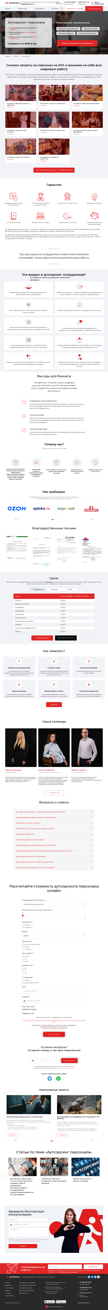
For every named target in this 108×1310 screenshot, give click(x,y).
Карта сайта (9, 1295)
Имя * (24, 987)
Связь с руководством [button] (99, 3)
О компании (39, 8)
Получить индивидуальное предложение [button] (77, 43)
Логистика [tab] (54, 589)
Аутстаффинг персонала (27, 1285)
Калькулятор (22, 8)
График (25, 931)
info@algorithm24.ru (27, 4)
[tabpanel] (54, 613)
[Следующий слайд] (105, 1176)
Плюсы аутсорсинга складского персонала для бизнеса (54, 1181)
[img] (61, 1301)
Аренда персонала (25, 1288)
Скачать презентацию (55, 1306)
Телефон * (26, 997)
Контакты (55, 8)
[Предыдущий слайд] (3, 1176)
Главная (8, 56)
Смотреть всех (54, 793)
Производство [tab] (38, 589)
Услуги (7, 8)
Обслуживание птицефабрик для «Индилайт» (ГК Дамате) (78, 1117)
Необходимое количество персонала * (37, 910)
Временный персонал (26, 1290)
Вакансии (8, 1285)
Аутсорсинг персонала (27, 1282)
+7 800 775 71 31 (85, 1287)
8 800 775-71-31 (83, 2)
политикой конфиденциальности (54, 1028)
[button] (74, 8)
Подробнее (10, 107)
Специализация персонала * (33, 900)
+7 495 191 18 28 (85, 1282)
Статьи (7, 1290)
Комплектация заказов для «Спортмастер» (25, 1117)
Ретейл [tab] (69, 589)
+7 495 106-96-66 (70, 2)
